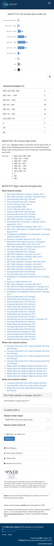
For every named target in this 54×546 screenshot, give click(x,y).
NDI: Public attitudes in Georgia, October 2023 (25, 194)
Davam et (9, 438)
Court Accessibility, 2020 (16, 206)
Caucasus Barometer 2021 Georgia (21, 201)
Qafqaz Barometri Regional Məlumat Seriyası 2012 (27, 368)
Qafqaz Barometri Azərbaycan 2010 (21, 324)
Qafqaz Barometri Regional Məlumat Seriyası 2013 (27, 366)
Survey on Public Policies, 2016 (19, 259)
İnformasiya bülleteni (14, 453)
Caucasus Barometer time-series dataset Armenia (27, 383)
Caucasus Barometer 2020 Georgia (21, 211)
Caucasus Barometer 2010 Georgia (21, 321)
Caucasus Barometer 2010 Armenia (21, 326)
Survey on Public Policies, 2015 (19, 281)
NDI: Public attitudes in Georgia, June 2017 (24, 254)
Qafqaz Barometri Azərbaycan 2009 (21, 331)
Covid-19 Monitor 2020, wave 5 (19, 209)
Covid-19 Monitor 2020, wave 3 (19, 204)
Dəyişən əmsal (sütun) (13, 425)
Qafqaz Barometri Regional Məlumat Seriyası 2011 (27, 371)
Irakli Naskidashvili (10, 531)
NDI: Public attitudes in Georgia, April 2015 (24, 284)
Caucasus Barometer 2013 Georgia (21, 296)
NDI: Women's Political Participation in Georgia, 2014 (28, 286)
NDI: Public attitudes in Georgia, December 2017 (26, 246)
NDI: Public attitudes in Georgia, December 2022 (26, 196)
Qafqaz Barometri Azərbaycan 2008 (21, 339)
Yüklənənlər (11, 458)
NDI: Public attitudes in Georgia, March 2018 (24, 226)
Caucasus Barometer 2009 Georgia (21, 329)
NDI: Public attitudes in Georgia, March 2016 (24, 256)
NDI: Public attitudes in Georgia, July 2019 (23, 219)
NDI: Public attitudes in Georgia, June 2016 (24, 264)
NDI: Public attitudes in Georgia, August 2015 (25, 266)
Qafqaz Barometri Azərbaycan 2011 (21, 314)
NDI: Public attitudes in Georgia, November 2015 (26, 269)
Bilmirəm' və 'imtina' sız (15, 434)
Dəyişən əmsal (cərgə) (13, 415)
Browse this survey (13, 463)
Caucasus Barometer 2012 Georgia (21, 309)
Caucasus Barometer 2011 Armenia (21, 316)
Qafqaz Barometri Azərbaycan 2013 (21, 299)
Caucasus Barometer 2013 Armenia (21, 301)
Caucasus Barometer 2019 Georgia (21, 216)
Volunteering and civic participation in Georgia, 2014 (27, 289)
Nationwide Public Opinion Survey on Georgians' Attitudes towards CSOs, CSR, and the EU (26, 242)
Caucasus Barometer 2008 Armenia (21, 336)
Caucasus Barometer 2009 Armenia (21, 334)
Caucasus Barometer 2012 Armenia (21, 304)
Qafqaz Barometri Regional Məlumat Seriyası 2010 (27, 373)
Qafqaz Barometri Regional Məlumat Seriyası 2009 (27, 376)
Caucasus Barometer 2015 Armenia (21, 271)
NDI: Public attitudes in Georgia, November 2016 (26, 261)
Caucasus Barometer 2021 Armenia (21, 199)
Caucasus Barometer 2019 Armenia (21, 214)
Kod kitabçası (11, 448)
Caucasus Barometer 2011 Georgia (21, 311)
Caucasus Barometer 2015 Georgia (21, 274)
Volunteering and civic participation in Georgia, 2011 (27, 319)
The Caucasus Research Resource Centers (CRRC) (22, 529)
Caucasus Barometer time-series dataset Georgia (26, 385)
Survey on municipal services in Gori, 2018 (24, 239)
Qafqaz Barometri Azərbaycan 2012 (21, 306)
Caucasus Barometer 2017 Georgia (21, 251)
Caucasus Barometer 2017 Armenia (21, 249)
